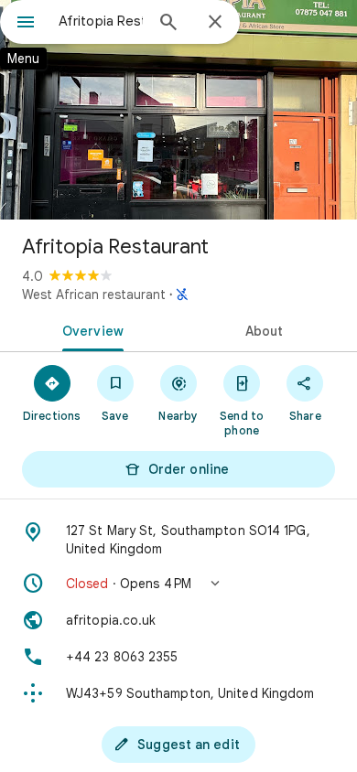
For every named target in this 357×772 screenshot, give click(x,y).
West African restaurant (94, 294)
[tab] (89, 329)
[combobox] (101, 21)
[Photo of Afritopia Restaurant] (178, 110)
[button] (178, 583)
